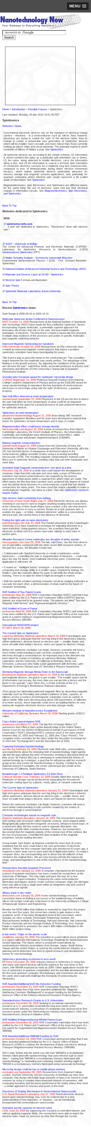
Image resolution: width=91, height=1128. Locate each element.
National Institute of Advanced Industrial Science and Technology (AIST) (45, 268)
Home (5, 109)
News (18, 126)
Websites (7, 126)
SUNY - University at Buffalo (21, 243)
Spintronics (56, 149)
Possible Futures (37, 109)
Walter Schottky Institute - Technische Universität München (38, 257)
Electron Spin (12, 280)
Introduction (18, 109)
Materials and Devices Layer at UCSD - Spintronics (34, 274)
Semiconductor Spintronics (17, 252)
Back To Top (9, 205)
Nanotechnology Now (40, 22)
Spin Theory (12, 285)
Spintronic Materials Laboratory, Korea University (33, 291)
